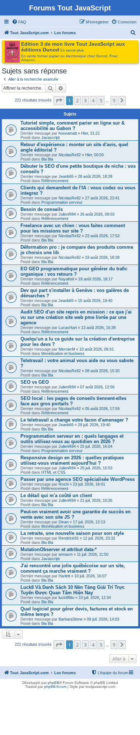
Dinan (64, 522)
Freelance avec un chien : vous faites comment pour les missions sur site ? (72, 228)
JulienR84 (67, 214)
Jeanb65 (66, 176)
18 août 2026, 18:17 (95, 279)
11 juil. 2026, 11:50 (92, 554)
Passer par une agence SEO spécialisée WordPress (77, 479)
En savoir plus (72, 50)
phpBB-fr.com (55, 687)
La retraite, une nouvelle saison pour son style (72, 533)
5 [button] (101, 100)
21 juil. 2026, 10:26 (96, 500)
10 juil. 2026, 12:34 (95, 597)
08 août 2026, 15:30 (102, 371)
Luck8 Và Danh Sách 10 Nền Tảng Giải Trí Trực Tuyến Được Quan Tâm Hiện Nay (72, 590)
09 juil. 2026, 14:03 (103, 619)
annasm (66, 554)
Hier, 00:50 (94, 155)
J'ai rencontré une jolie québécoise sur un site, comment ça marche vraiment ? (72, 568)
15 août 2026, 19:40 (95, 300)
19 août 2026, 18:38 (102, 257)
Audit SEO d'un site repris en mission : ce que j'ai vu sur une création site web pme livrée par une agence (76, 317)
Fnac (113, 56)
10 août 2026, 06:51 (96, 349)
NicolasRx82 (70, 155)
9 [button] (114, 100)
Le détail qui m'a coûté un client (56, 495)
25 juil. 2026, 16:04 (96, 446)
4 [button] (93, 100)
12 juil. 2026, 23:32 (99, 538)
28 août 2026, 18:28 (95, 176)
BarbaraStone (71, 619)
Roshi (64, 484)
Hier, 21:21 (90, 133)
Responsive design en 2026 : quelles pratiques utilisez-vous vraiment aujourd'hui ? (72, 460)
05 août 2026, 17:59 (102, 408)
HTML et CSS (53, 472)
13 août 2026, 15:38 (98, 327)
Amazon (28, 60)
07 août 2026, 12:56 (97, 387)
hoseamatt (68, 133)
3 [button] (85, 100)
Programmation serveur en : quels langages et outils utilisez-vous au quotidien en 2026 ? (71, 438)
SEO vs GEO (34, 382)
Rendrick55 (69, 538)
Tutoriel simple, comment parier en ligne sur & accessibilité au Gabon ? (72, 125)
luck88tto (66, 597)
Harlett (64, 576)
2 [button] (77, 100)
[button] (58, 100)
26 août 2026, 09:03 (97, 214)
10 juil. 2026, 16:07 (90, 576)
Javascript (50, 137)
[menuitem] (19, 22)
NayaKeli (66, 279)
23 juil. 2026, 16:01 (89, 484)
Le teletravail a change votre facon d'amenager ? (74, 420)
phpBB (53, 683)
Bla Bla (47, 159)
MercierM (67, 349)
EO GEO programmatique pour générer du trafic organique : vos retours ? (73, 271)
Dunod (101, 56)
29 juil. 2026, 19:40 (94, 425)
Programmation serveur (62, 202)
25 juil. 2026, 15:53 (96, 468)
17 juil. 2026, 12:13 (89, 522)
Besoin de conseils (41, 209)
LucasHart (68, 327)
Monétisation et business (62, 353)
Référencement (54, 181)
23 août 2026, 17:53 (102, 236)
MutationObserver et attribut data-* (58, 549)
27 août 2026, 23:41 (102, 198)
